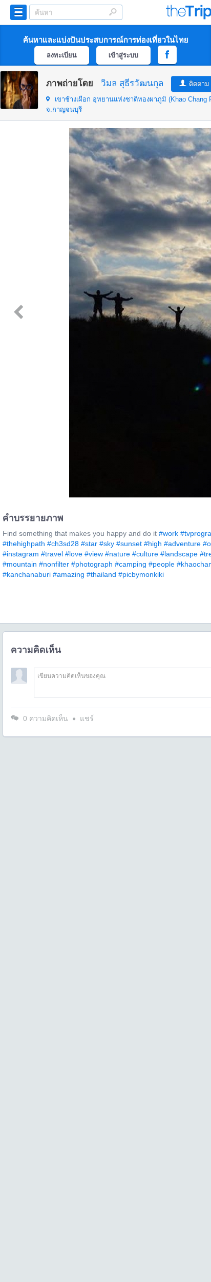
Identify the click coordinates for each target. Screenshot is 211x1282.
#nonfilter (54, 564)
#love (73, 554)
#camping (130, 564)
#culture (145, 554)
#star (89, 543)
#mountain (20, 564)
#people (162, 564)
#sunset (129, 543)
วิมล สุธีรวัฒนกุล (132, 83)
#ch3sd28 (63, 543)
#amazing (69, 574)
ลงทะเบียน (62, 55)
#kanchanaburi (27, 574)
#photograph (92, 564)
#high (153, 543)
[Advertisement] (105, 837)
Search (112, 11)
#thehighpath (24, 543)
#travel (52, 554)
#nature (117, 554)
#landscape (179, 554)
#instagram (21, 554)
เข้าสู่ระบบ (123, 55)
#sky (106, 543)
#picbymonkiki (141, 574)
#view (94, 554)
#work (168, 533)
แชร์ (87, 718)
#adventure (182, 543)
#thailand (101, 574)
